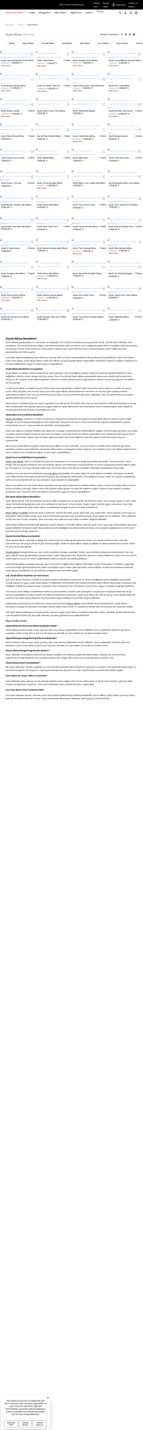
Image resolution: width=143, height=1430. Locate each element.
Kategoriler (10, 25)
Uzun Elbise (103, 43)
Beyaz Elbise (122, 43)
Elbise (21, 25)
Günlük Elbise (48, 43)
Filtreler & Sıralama (109, 34)
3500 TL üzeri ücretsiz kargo (71, 5)
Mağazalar (121, 5)
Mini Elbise (85, 43)
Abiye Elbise (28, 43)
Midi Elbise (67, 43)
